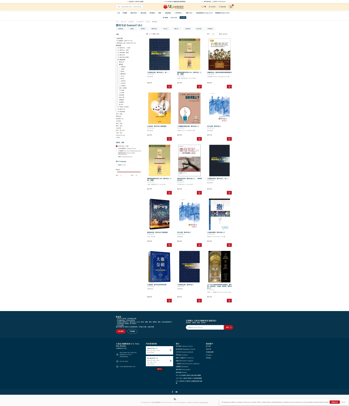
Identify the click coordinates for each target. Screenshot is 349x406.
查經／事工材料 (120, 130)
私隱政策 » (343, 402)
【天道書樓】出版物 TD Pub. (124, 41)
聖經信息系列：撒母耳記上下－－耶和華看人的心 (189, 179)
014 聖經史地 (121, 55)
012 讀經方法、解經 (123, 50)
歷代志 (122, 78)
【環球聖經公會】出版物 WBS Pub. (126, 43)
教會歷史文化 (120, 119)
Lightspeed (183, 402)
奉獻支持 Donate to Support (184, 361)
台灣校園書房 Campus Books (127, 148)
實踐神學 (118, 116)
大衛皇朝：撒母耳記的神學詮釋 (156, 284)
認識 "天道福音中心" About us (185, 358)
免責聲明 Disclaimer (182, 366)
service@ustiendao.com (127, 366)
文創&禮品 (168, 13)
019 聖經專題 (121, 112)
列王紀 (122, 76)
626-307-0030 (124, 361)
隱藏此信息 (335, 402)
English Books (120, 135)
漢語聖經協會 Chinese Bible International (126, 153)
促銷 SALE (189, 13)
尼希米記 (123, 83)
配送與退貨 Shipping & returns (185, 349)
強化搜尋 (182, 17)
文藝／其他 (119, 133)
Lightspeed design (193, 402)
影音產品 (152, 13)
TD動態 (124, 13)
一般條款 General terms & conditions (187, 364)
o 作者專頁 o (178, 13)
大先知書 (121, 90)
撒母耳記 (154, 22)
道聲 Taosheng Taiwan (125, 156)
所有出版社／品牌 (123, 146)
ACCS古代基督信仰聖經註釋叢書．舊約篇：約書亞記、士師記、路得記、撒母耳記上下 (219, 286)
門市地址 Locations (182, 355)
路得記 (122, 71)
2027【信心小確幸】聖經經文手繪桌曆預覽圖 (189, 378)
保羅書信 (121, 100)
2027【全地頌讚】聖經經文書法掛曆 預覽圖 (188, 375)
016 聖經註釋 (139, 22)
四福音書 (121, 95)
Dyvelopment (204, 402)
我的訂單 (208, 349)
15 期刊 (118, 138)
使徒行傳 (121, 97)
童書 (159, 13)
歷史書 (148, 22)
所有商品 (208, 358)
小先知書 (121, 93)
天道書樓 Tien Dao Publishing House (129, 151)
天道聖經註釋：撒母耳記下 (185, 284)
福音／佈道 (119, 123)
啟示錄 (121, 104)
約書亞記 (123, 67)
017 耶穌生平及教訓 (123, 107)
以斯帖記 (123, 85)
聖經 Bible (134, 13)
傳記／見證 (119, 126)
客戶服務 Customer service (184, 346)
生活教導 (118, 128)
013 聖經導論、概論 (123, 52)
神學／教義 (119, 114)
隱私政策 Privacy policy (183, 369)
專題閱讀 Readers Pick (222, 13)
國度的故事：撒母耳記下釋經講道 (157, 232)
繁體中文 (122, 165)
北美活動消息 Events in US (204, 13)
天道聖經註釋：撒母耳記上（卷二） (218, 178)
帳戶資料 (208, 346)
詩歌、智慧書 (123, 88)
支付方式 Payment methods (184, 352)
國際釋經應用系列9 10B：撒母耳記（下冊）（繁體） (159, 179)
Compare (209, 355)
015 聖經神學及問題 (123, 57)
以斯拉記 (123, 81)
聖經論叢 (131, 22)
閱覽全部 (159, 369)
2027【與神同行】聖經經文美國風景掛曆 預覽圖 (189, 382)
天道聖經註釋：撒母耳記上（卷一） (158, 72)
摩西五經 (121, 62)
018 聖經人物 (121, 109)
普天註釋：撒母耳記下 (184, 232)
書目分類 (143, 13)
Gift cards (174, 17)
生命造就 (118, 121)
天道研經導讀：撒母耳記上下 (216, 232)
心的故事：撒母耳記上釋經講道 (156, 126)
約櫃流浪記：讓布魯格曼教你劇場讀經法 (219, 72)
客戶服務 (165, 17)
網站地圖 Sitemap (181, 372)
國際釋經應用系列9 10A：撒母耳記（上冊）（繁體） (189, 73)
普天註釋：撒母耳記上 (214, 126)
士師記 (122, 69)
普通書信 (121, 102)
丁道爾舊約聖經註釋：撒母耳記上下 (188, 126)
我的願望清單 (209, 352)
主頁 (118, 13)
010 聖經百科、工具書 (123, 48)
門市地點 (132, 331)
